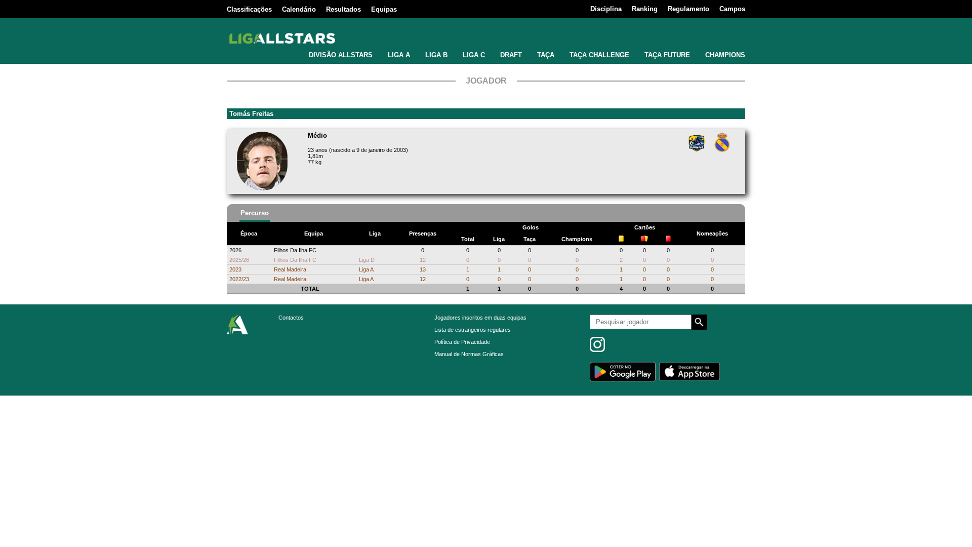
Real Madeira (290, 269)
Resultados (343, 9)
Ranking (645, 9)
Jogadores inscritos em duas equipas (480, 318)
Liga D (367, 260)
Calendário (299, 9)
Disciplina (606, 9)
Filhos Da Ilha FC (295, 250)
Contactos (291, 318)
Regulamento (688, 9)
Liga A (366, 269)
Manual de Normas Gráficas (469, 354)
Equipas (384, 9)
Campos (732, 9)
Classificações (249, 9)
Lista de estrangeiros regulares (472, 330)
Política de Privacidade (462, 342)
